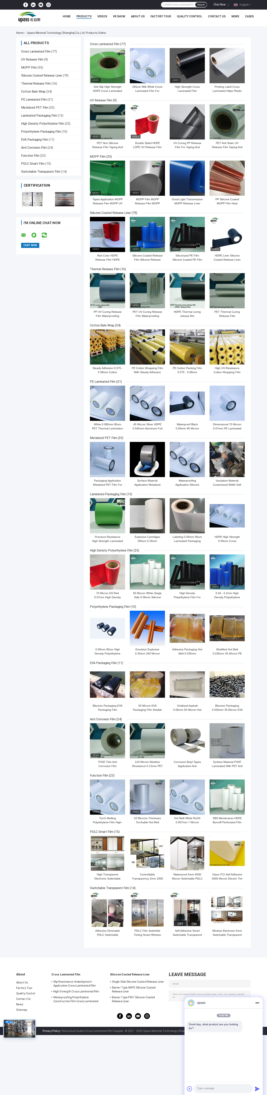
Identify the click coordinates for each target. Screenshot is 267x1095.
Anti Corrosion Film (34, 147)
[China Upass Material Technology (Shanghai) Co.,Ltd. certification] (32, 199)
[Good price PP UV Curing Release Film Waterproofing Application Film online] (107, 290)
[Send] (257, 1088)
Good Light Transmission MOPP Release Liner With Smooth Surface (187, 203)
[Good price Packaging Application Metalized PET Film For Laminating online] (107, 459)
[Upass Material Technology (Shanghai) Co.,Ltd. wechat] (47, 235)
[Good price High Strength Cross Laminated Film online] (187, 65)
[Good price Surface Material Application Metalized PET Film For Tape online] (147, 459)
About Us (138, 16)
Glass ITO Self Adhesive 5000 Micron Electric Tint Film (227, 878)
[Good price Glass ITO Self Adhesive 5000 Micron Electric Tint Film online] (227, 853)
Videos (102, 16)
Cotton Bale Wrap (33, 91)
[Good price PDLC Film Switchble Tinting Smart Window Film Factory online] (147, 909)
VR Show (119, 16)
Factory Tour (161, 16)
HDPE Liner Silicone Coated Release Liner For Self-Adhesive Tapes (227, 259)
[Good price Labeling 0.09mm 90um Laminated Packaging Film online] (187, 515)
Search (201, 4)
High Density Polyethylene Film (42, 123)
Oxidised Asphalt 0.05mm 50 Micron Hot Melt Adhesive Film (187, 709)
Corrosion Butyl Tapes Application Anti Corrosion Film (187, 766)
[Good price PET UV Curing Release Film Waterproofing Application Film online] (147, 290)
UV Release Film (32, 59)
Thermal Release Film (36, 83)
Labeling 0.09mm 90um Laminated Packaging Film (187, 541)
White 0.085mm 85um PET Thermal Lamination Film (107, 428)
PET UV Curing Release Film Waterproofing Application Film (147, 316)
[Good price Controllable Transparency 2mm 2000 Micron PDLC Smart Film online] (147, 853)
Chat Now (220, 4)
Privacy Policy (51, 1030)
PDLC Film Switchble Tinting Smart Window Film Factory (147, 934)
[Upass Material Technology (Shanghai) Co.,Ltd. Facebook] (25, 4)
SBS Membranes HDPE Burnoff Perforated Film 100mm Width (227, 822)
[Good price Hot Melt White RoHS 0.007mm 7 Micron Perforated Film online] (187, 797)
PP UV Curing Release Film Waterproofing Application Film (108, 316)
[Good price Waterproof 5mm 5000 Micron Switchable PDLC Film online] (187, 853)
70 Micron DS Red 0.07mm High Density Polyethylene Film (107, 597)
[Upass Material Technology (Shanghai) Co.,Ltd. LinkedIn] (33, 4)
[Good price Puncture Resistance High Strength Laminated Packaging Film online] (107, 515)
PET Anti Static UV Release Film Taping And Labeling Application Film (227, 147)
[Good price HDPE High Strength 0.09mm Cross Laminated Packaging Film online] (227, 515)
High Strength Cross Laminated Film (76, 991)
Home (67, 16)
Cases (249, 16)
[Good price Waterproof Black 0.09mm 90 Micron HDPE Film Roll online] (187, 403)
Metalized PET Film (34, 107)
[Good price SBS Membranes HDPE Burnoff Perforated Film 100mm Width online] (227, 797)
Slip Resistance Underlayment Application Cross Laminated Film (74, 983)
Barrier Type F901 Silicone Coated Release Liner (133, 999)
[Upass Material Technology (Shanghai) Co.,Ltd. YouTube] (40, 4)
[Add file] (189, 1088)
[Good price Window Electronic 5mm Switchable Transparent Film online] (227, 909)
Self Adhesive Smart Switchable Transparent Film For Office (187, 934)
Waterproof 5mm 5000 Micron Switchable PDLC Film (187, 878)
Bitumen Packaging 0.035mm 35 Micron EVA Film (227, 709)
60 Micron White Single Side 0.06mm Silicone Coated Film (147, 597)
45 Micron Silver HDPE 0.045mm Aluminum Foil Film (147, 428)
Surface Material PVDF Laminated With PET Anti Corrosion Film (227, 766)
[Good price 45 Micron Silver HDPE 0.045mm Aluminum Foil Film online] (147, 403)
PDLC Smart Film (33, 163)
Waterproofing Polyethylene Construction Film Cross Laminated (75, 999)
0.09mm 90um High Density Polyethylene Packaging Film (107, 653)
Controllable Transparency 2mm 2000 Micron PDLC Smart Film (147, 878)
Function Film (30, 155)
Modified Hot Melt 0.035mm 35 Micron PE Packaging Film (227, 653)
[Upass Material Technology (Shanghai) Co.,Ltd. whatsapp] (36, 235)
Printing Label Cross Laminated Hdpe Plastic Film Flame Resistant (227, 91)
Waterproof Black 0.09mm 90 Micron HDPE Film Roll (187, 428)
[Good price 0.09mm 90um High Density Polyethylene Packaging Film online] (107, 628)
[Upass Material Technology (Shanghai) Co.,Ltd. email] (26, 235)
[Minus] (257, 1002)
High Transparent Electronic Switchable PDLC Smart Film (107, 878)
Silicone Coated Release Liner (41, 75)
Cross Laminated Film (36, 51)
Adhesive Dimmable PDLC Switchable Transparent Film (107, 934)
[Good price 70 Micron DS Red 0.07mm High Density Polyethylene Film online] (107, 572)
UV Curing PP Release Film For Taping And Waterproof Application (187, 147)
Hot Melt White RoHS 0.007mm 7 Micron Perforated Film (187, 822)
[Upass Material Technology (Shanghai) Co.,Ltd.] (28, 17)
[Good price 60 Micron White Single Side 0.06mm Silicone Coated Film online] (147, 572)
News (235, 16)
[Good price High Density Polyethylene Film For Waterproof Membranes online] (187, 572)
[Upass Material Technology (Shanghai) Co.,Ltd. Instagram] (48, 4)
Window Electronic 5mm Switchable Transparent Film (227, 934)
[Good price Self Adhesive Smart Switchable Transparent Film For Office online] (187, 909)
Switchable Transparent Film (40, 171)
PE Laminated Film (34, 99)
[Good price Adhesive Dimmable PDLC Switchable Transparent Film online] (107, 909)
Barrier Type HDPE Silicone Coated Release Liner (134, 989)
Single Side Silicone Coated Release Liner (138, 981)
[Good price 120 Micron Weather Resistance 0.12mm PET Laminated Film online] (147, 740)
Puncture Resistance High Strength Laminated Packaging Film (107, 541)
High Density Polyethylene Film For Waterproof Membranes (187, 597)
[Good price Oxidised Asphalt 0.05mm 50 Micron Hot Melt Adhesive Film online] (187, 684)
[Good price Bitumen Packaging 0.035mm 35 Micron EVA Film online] (227, 684)
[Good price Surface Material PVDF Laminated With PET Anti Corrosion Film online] (227, 740)
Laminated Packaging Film (39, 115)
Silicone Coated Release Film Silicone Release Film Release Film (147, 259)
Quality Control (189, 16)
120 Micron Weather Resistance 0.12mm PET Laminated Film (147, 766)
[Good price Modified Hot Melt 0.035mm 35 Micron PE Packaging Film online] (227, 628)
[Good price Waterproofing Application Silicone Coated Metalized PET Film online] (187, 459)
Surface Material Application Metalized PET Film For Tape (147, 484)
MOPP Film (29, 67)
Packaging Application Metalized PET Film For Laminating (107, 484)
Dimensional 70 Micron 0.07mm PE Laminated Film (227, 428)
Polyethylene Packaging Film (41, 131)
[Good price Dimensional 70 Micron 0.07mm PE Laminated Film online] (227, 403)
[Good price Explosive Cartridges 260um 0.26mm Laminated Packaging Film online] (147, 515)
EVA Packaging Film (34, 139)
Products (83, 16)
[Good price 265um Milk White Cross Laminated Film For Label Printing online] (147, 65)
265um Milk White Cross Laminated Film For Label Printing (147, 91)
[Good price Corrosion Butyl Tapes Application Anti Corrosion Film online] (187, 740)
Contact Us (217, 16)
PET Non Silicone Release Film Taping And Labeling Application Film (107, 147)
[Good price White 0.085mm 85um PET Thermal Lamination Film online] (107, 403)
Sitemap (21, 1009)
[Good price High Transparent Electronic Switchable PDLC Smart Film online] (107, 853)
